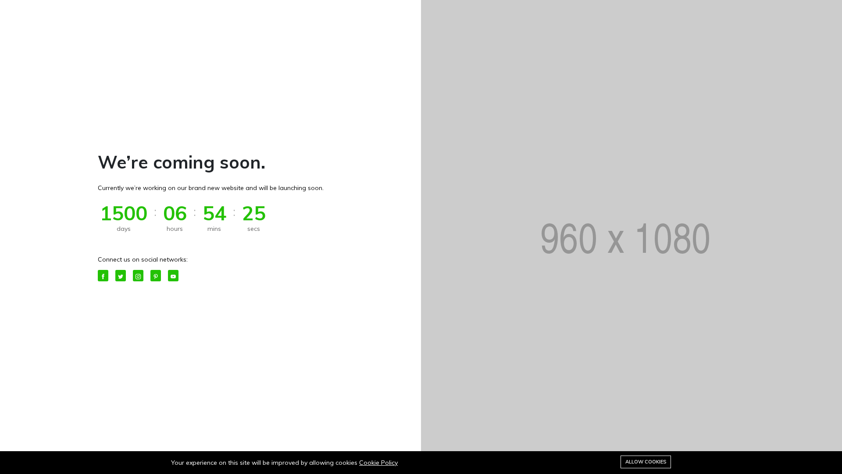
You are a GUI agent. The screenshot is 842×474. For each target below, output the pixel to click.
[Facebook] (103, 275)
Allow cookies (645, 462)
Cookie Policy (378, 463)
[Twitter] (120, 275)
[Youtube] (173, 275)
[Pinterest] (155, 275)
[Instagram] (138, 275)
